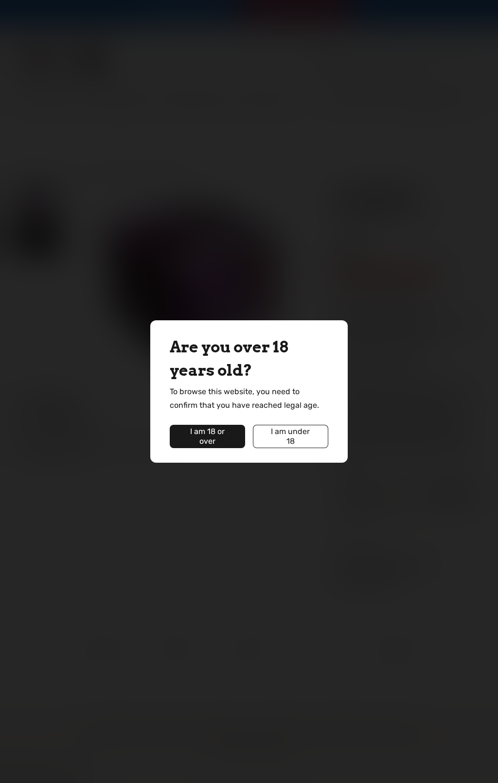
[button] (207, 436)
